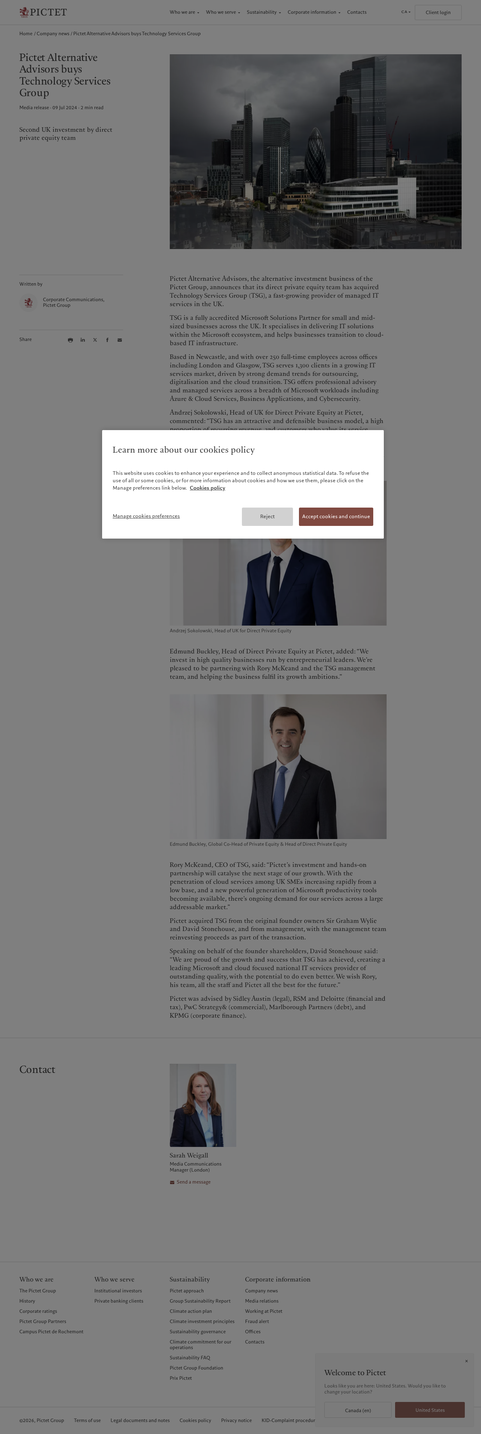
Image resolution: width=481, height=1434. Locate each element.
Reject (267, 516)
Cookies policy (207, 487)
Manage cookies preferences (146, 516)
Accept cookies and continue (336, 516)
